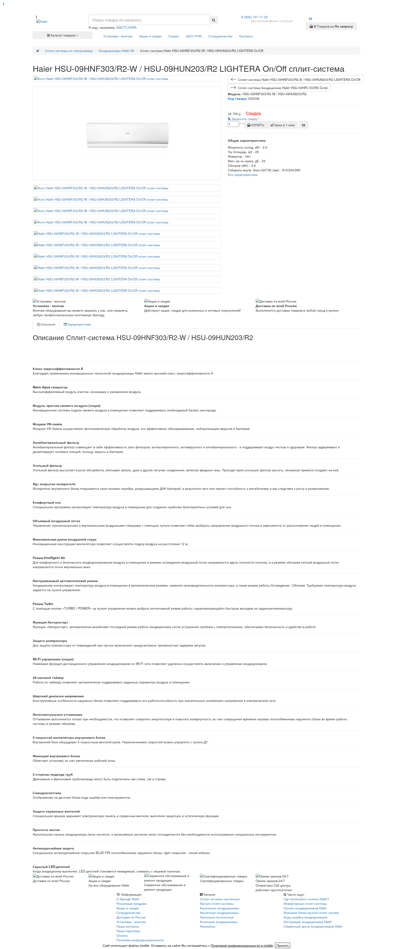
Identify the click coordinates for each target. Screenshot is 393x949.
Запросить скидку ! (245, 118)
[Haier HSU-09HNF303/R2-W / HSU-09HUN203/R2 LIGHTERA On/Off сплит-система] (127, 78)
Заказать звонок (49, 907)
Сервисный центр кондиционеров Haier (313, 926)
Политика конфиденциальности (140, 940)
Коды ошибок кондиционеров (305, 917)
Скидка (253, 113)
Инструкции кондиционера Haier (308, 921)
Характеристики (79, 324)
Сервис (173, 36)
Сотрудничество (220, 36)
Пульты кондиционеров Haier (305, 908)
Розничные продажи (131, 903)
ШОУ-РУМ (194, 36)
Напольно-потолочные (217, 917)
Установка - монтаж (117, 36)
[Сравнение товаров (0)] (310, 18)
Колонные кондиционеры (219, 921)
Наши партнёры (128, 930)
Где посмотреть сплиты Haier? (306, 899)
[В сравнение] (304, 125)
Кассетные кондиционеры (219, 912)
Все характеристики (242, 174)
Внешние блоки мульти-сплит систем (311, 912)
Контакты (246, 36)
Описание (47, 324)
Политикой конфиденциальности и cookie (242, 945)
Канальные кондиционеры (219, 908)
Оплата (122, 935)
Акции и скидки (150, 36)
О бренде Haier (127, 899)
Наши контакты (127, 926)
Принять (282, 945)
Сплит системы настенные (220, 899)
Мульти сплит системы (217, 903)
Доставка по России (131, 917)
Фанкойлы (207, 926)
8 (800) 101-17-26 (254, 17)
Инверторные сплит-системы (305, 903)
